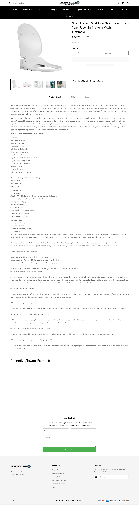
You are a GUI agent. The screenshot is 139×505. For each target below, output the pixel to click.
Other (123, 9)
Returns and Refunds (59, 480)
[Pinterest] (10, 500)
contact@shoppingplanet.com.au (60, 425)
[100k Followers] (17, 500)
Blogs (54, 487)
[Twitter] (20, 500)
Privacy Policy (57, 477)
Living (40, 9)
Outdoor (66, 9)
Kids (111, 9)
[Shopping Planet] (69, 3)
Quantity (75, 48)
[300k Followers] (14, 500)
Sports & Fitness (83, 9)
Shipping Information (59, 484)
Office (99, 9)
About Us (55, 470)
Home (14, 9)
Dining (52, 9)
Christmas (69, 16)
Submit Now (69, 450)
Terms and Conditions (59, 473)
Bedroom (26, 9)
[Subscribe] (126, 477)
